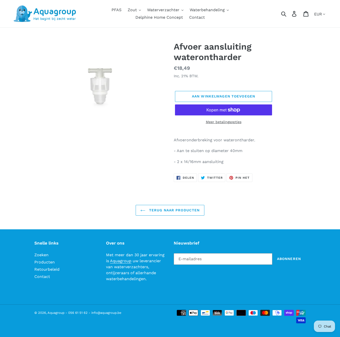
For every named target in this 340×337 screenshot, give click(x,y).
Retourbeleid (46, 269)
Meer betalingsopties (223, 122)
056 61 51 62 (78, 313)
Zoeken (41, 255)
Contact (42, 276)
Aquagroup (120, 260)
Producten (44, 262)
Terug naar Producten (174, 210)
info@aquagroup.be (106, 313)
